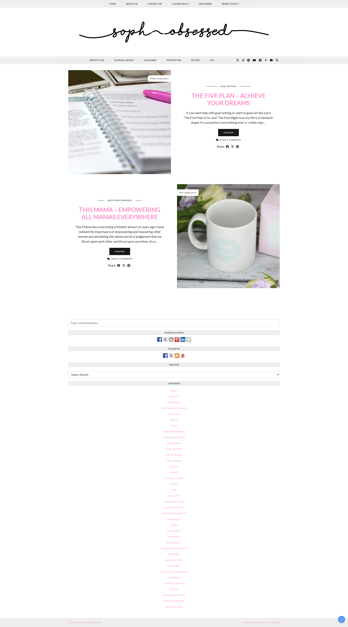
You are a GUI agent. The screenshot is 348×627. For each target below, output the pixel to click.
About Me (132, 3)
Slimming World (124, 60)
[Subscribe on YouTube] (182, 355)
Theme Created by (261, 622)
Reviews (174, 566)
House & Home (174, 478)
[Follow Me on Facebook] (165, 355)
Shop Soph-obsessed (119, 200)
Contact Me (155, 3)
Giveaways (174, 443)
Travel (174, 589)
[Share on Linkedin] (182, 339)
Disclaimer (205, 3)
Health (174, 466)
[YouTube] (254, 60)
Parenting (174, 531)
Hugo (174, 484)
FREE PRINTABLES (174, 431)
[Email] (271, 60)
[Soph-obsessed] (174, 32)
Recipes (195, 60)
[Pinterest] (248, 60)
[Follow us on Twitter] (171, 355)
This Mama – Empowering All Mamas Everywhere (120, 213)
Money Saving (174, 507)
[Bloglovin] (265, 60)
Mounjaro (150, 60)
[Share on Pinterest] (237, 146)
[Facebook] (260, 60)
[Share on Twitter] (165, 339)
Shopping (174, 577)
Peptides (174, 537)
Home (112, 3)
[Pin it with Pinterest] (177, 339)
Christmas (174, 402)
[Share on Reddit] (171, 339)
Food (174, 426)
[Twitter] (237, 60)
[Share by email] (188, 339)
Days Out (174, 414)
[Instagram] (243, 60)
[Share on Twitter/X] (232, 146)
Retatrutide (174, 60)
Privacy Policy (230, 3)
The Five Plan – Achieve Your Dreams (228, 99)
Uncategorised (174, 601)
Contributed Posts (174, 408)
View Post (228, 132)
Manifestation (174, 501)
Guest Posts (174, 455)
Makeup (174, 496)
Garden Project (174, 437)
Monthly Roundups (174, 513)
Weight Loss (96, 60)
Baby (174, 390)
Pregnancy (174, 542)
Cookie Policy (180, 3)
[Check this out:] (159, 339)
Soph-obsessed (90, 622)
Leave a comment (230, 140)
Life (212, 60)
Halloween (174, 461)
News (174, 525)
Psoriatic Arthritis (174, 548)
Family (174, 420)
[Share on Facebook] (227, 146)
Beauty (174, 396)
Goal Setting (228, 86)
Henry (174, 472)
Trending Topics (174, 595)
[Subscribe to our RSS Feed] (177, 355)
